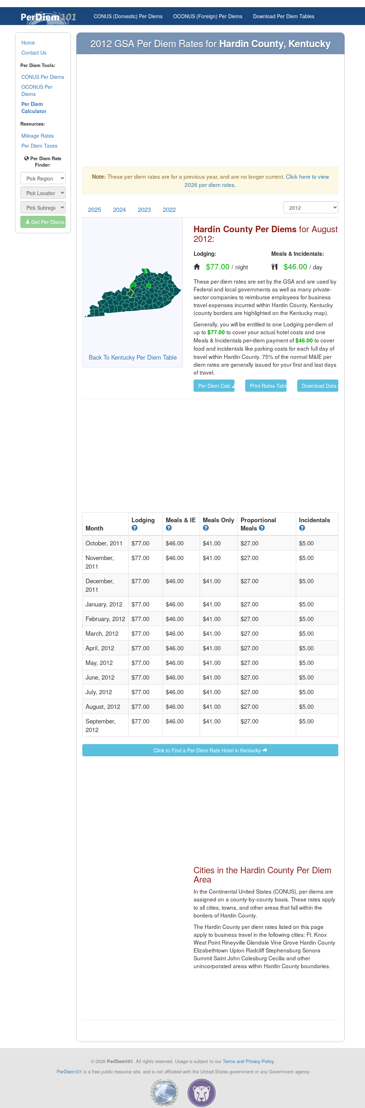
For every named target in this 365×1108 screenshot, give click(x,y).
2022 (169, 209)
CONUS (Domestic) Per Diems (128, 16)
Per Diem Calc (215, 385)
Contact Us (33, 52)
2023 (144, 209)
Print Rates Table (268, 385)
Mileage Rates (37, 135)
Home (28, 42)
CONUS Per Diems (42, 76)
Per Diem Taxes (39, 145)
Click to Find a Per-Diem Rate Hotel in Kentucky (208, 750)
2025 (94, 209)
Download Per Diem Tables (283, 16)
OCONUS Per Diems (36, 90)
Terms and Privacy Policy (248, 1061)
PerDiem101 (69, 1071)
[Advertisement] (210, 114)
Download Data (320, 385)
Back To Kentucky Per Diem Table (133, 357)
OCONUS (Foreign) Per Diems (207, 16)
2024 (119, 209)
